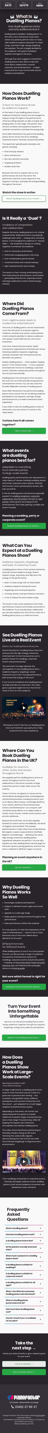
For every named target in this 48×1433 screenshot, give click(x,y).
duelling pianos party (11, 615)
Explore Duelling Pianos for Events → (24, 526)
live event (34, 615)
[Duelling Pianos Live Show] (24, 708)
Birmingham (7, 832)
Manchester (40, 829)
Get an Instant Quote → (24, 1372)
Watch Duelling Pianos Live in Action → (24, 198)
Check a (8, 4)
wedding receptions (21, 496)
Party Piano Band (23, 962)
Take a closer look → (24, 431)
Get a (24, 4)
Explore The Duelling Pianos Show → (24, 1037)
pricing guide (19, 968)
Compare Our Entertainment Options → (24, 986)
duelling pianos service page (29, 843)
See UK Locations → (24, 867)
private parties (20, 499)
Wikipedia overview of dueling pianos (26, 386)
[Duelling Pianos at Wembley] (24, 1162)
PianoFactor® (40, 1415)
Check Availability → (24, 1364)
